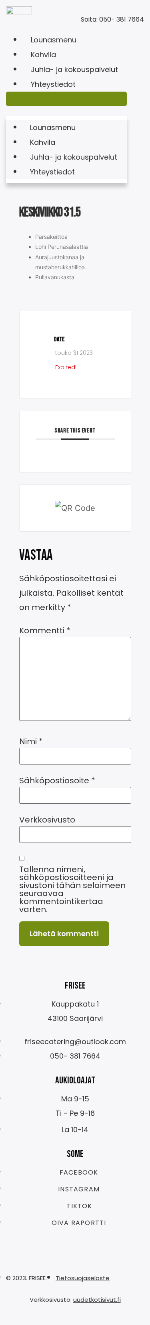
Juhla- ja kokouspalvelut (74, 69)
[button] (66, 99)
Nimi (31, 741)
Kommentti (44, 630)
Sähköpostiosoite (57, 781)
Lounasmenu (53, 40)
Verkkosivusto (47, 820)
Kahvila (43, 55)
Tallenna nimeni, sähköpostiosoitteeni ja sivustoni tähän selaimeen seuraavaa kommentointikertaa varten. (72, 889)
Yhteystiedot (53, 84)
